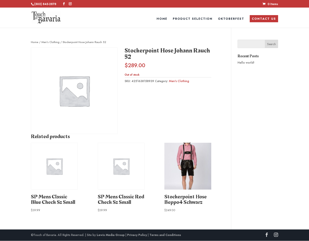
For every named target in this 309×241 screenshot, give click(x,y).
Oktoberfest (231, 19)
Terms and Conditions (165, 235)
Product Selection (193, 19)
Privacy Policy (137, 235)
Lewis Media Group (111, 235)
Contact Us (264, 19)
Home (162, 19)
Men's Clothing (50, 42)
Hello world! (246, 62)
